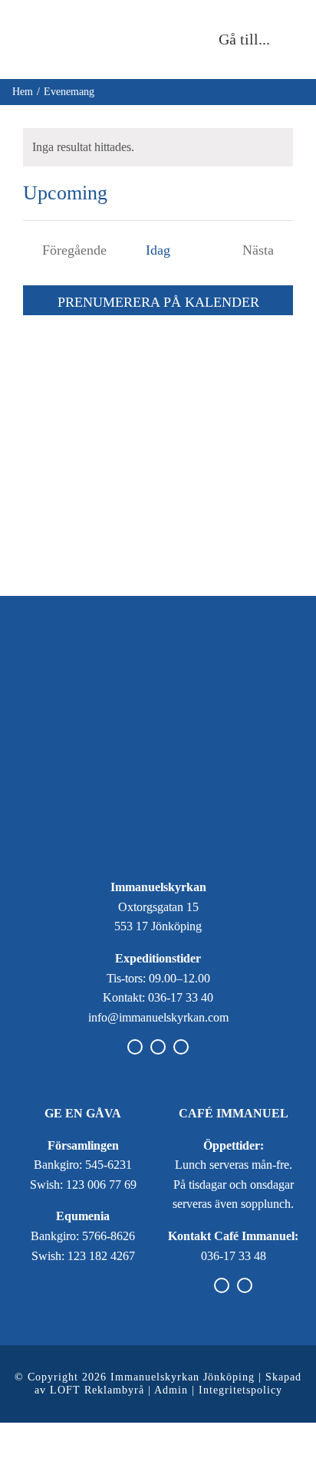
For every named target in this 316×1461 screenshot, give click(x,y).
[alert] (158, 147)
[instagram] (158, 1047)
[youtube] (181, 1047)
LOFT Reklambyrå (97, 1390)
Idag (158, 250)
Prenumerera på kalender (158, 302)
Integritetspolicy (240, 1390)
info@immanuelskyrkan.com (158, 1017)
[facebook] (135, 1047)
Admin (171, 1390)
